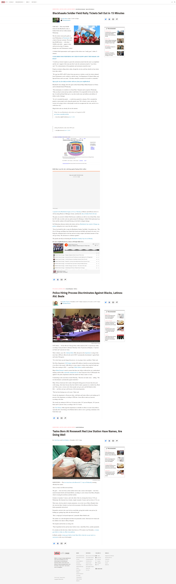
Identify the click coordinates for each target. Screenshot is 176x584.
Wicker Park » (108, 31)
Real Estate (78, 570)
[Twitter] (96, 555)
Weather (78, 580)
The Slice (87, 570)
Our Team (107, 561)
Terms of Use (56, 577)
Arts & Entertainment (80, 9)
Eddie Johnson (78, 367)
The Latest (78, 575)
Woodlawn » (107, 314)
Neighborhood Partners (109, 555)
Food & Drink (78, 564)
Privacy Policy (62, 577)
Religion (77, 571)
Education (78, 563)
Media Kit (107, 564)
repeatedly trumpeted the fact (71, 372)
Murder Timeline (89, 564)
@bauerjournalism (66, 20)
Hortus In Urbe (88, 563)
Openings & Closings (90, 566)
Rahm (57, 370)
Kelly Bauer (65, 18)
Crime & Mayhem (69, 288)
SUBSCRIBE (99, 568)
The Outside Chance (90, 557)
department (88, 353)
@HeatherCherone (66, 303)
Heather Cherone (66, 301)
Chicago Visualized (89, 559)
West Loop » (107, 38)
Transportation (79, 577)
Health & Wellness (80, 427)
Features (34, 2)
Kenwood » (107, 51)
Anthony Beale (70, 353)
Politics (75, 288)
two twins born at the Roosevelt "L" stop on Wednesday (78, 482)
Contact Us (107, 559)
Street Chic (88, 568)
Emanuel (61, 370)
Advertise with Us (108, 557)
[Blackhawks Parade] (87, 34)
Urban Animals (79, 579)
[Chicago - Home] (4, 2)
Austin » (107, 335)
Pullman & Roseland (59, 288)
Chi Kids (77, 559)
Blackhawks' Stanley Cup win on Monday (82, 238)
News (27, 2)
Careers (106, 563)
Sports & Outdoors (90, 9)
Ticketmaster (66, 38)
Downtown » (107, 45)
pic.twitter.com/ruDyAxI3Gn (61, 114)
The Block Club (89, 561)
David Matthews (65, 440)
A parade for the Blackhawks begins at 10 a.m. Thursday (67, 211)
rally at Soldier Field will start (89, 214)
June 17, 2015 (72, 117)
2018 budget (68, 363)
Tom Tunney (58, 407)
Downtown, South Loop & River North (64, 9)
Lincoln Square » (109, 320)
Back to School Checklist (90, 555)
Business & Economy (80, 557)
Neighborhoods (19, 2)
